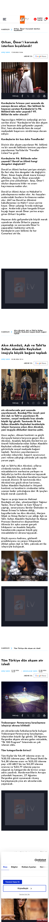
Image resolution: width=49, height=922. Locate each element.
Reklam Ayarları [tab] (29, 867)
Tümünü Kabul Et (12, 882)
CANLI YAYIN (42, 920)
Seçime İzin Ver (24, 894)
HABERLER (5, 30)
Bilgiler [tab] (14, 867)
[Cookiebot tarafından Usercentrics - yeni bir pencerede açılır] (35, 860)
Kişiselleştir (23, 888)
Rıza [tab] (5, 867)
